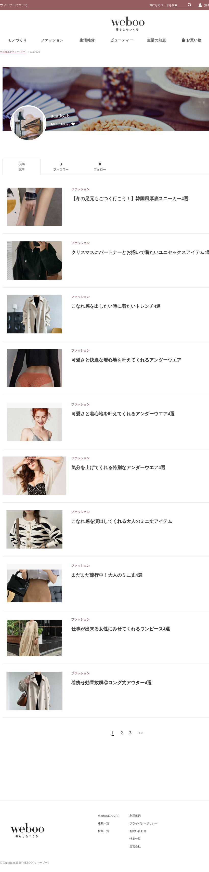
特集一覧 (103, 830)
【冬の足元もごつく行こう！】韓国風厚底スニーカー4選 (129, 198)
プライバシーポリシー (143, 823)
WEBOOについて (108, 815)
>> (140, 733)
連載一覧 (103, 823)
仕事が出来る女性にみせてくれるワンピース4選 (120, 628)
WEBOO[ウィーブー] (13, 51)
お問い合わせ (137, 830)
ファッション (52, 40)
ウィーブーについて (14, 5)
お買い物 (193, 40)
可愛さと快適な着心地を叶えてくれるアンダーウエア (126, 359)
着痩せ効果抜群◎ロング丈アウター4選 (111, 682)
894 (22, 166)
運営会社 (135, 846)
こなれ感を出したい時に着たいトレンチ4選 (116, 306)
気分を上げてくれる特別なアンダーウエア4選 (118, 467)
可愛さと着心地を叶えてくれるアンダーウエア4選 (123, 413)
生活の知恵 (156, 40)
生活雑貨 (87, 40)
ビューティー (121, 40)
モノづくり (17, 40)
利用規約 (135, 815)
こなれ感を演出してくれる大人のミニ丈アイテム (121, 521)
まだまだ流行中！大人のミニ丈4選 (106, 575)
